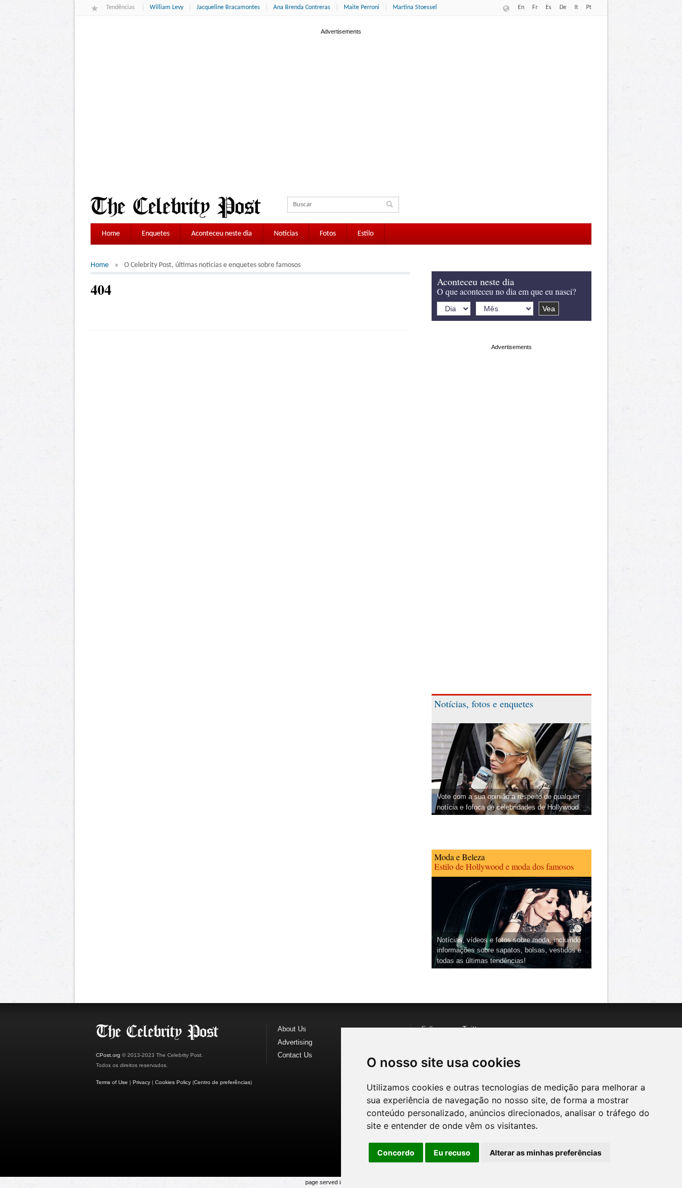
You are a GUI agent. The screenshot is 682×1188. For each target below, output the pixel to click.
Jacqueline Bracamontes (228, 7)
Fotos (328, 234)
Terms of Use (112, 1082)
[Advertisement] (341, 111)
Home (111, 234)
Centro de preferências (222, 1082)
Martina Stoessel (415, 7)
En (521, 7)
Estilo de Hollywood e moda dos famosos (504, 866)
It (576, 7)
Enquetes (155, 234)
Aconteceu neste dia (221, 234)
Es (548, 7)
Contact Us (295, 1055)
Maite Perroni (361, 7)
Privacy (141, 1082)
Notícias (286, 234)
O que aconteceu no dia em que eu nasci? (506, 291)
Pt (588, 7)
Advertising (295, 1042)
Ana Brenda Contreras (301, 7)
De (562, 7)
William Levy (166, 7)
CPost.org (108, 1055)
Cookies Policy (173, 1082)
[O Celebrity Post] (176, 207)
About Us (292, 1029)
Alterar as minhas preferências (546, 1152)
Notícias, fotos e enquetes (483, 703)
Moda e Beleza (459, 856)
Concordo (396, 1152)
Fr (535, 7)
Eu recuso (452, 1152)
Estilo (366, 234)
